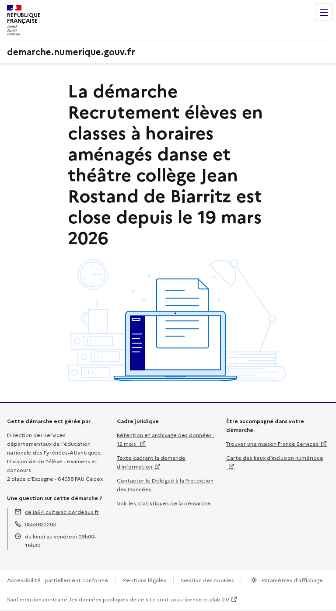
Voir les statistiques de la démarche (164, 503)
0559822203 (40, 524)
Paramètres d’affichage (292, 580)
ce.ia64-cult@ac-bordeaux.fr (62, 512)
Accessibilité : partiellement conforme (57, 580)
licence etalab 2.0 (206, 599)
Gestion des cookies (207, 580)
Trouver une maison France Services (272, 444)
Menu (323, 12)
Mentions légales (144, 580)
